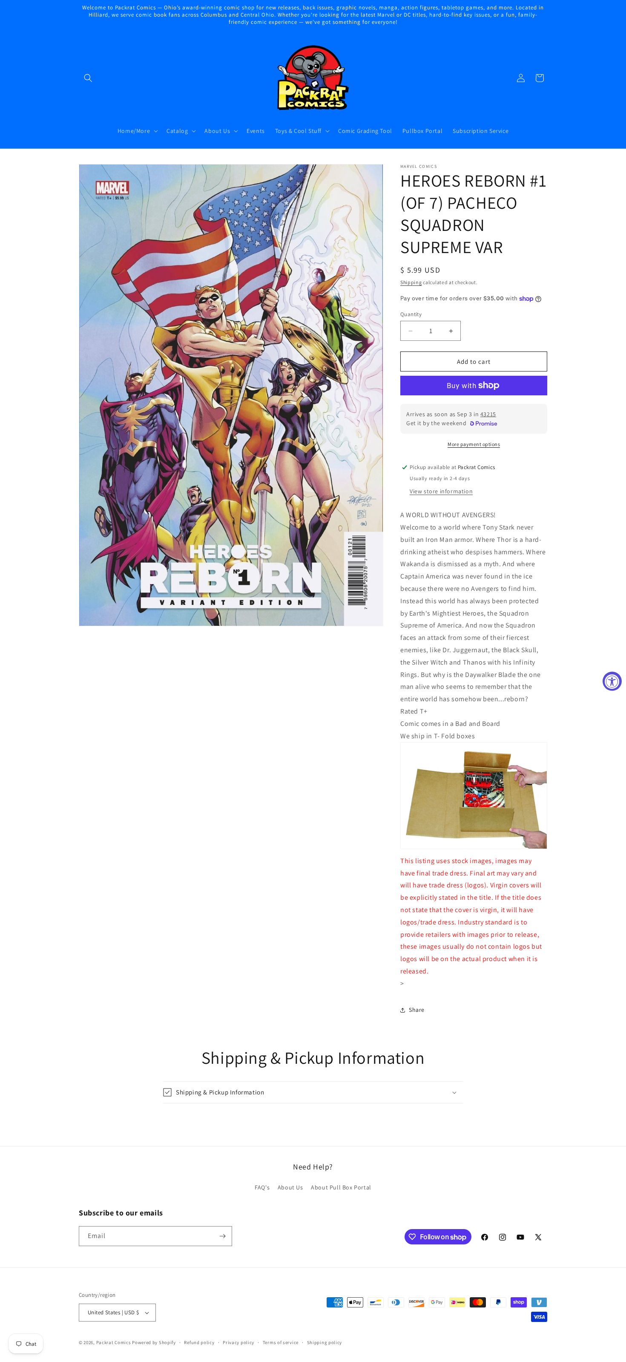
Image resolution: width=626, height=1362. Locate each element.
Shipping (411, 282)
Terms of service (281, 1342)
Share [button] (417, 1010)
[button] (88, 78)
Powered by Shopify (154, 1342)
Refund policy (199, 1342)
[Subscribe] (222, 1236)
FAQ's (262, 1187)
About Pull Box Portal (341, 1187)
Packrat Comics (113, 1342)
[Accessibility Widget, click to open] (612, 681)
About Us (290, 1187)
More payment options (474, 444)
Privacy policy (238, 1342)
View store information (441, 491)
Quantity (411, 314)
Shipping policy (324, 1342)
